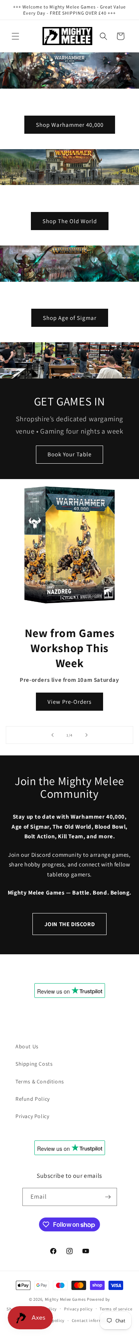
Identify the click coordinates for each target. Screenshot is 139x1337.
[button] (15, 36)
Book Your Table (69, 454)
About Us (27, 1046)
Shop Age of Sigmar (70, 317)
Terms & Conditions (39, 1081)
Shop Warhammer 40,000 (69, 124)
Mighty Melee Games (65, 1299)
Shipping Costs (34, 1063)
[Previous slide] (52, 735)
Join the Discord (69, 924)
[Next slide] (86, 735)
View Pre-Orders (69, 701)
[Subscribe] (108, 1197)
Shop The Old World (69, 221)
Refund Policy (32, 1098)
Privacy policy (78, 1309)
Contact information (93, 1320)
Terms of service (116, 1309)
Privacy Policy (32, 1116)
